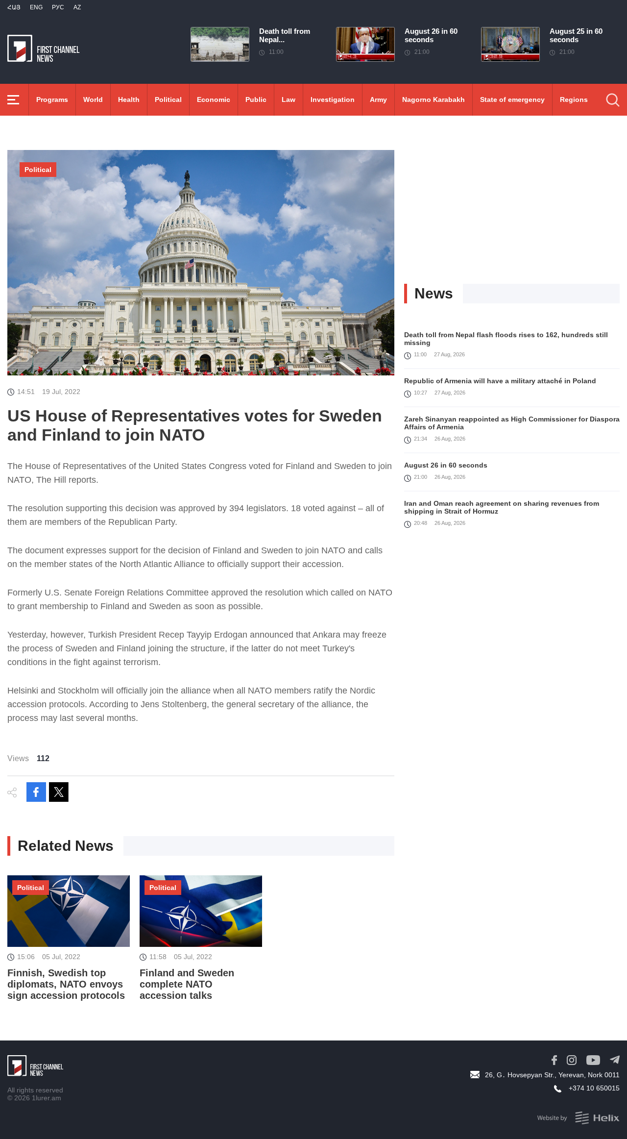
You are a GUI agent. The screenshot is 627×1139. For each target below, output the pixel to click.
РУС (58, 7)
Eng (36, 7)
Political (168, 99)
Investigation (333, 99)
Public (255, 99)
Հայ (14, 7)
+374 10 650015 (594, 1088)
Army (378, 99)
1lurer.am (46, 1098)
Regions (574, 99)
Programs (52, 99)
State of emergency (512, 99)
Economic (213, 99)
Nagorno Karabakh (433, 99)
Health (129, 99)
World (93, 99)
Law (288, 99)
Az (77, 7)
